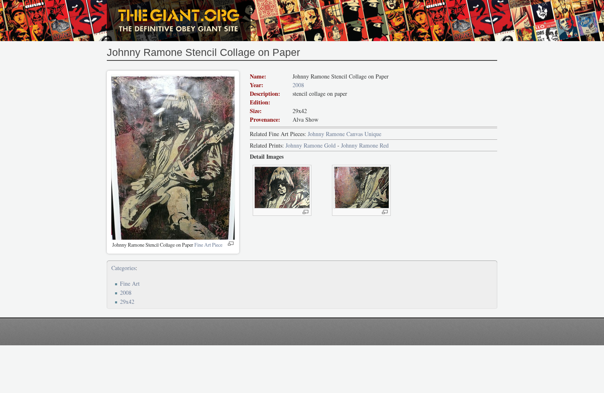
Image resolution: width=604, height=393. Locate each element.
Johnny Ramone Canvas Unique (344, 134)
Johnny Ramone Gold (311, 145)
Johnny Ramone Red (365, 145)
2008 (298, 85)
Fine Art (130, 283)
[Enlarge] (231, 243)
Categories (123, 268)
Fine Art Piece (208, 244)
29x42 (127, 301)
